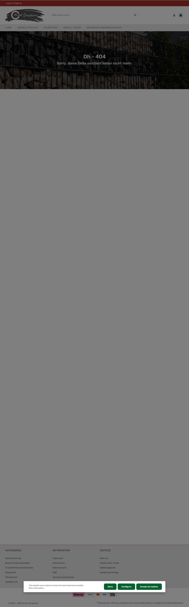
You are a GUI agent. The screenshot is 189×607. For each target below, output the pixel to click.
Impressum (58, 558)
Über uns (104, 558)
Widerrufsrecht (60, 567)
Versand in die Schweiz (63, 577)
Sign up (18, 3)
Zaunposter (10, 572)
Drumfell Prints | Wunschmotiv (19, 567)
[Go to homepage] (24, 15)
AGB (55, 572)
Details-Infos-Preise (109, 563)
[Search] (135, 15)
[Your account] (174, 15)
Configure (126, 586)
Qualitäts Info (11, 582)
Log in (9, 3)
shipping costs (126, 603)
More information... (37, 588)
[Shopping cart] (181, 15)
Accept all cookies (149, 586)
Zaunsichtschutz (13, 558)
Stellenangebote (107, 567)
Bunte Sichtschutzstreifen (17, 563)
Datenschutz (59, 563)
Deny (110, 586)
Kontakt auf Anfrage (109, 572)
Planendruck (11, 577)
